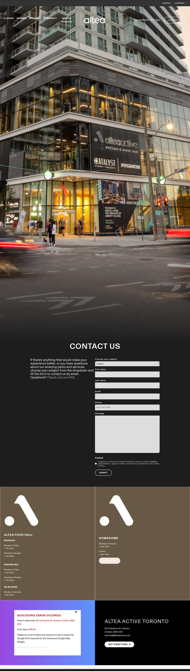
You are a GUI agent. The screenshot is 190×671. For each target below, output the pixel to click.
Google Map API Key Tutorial (32, 647)
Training (21, 18)
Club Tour (174, 20)
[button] (119, 644)
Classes (9, 18)
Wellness (35, 18)
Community (50, 18)
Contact (167, 3)
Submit (103, 472)
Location (179, 3)
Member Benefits (67, 20)
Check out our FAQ (61, 377)
